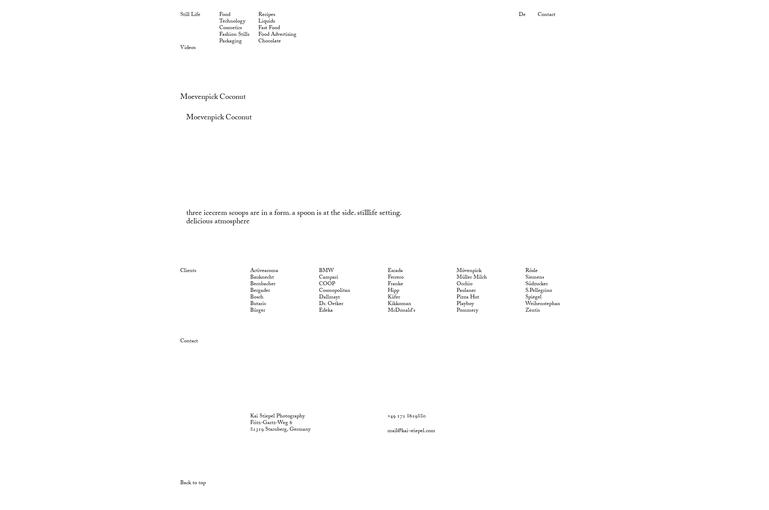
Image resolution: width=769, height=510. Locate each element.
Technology (232, 22)
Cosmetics (230, 28)
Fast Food (269, 28)
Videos (188, 48)
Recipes (266, 15)
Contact (546, 15)
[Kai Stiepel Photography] (186, 71)
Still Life (190, 15)
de (522, 15)
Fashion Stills (234, 35)
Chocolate (269, 41)
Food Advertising (277, 35)
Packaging (230, 41)
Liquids (266, 22)
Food (224, 15)
